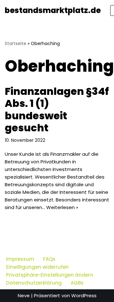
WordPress (84, 295)
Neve (24, 295)
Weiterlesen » (62, 207)
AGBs (77, 282)
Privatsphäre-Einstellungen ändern (49, 275)
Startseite (15, 43)
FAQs (49, 259)
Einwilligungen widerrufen (37, 267)
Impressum (20, 259)
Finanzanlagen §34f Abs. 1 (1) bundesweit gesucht (57, 109)
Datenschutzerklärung (34, 282)
